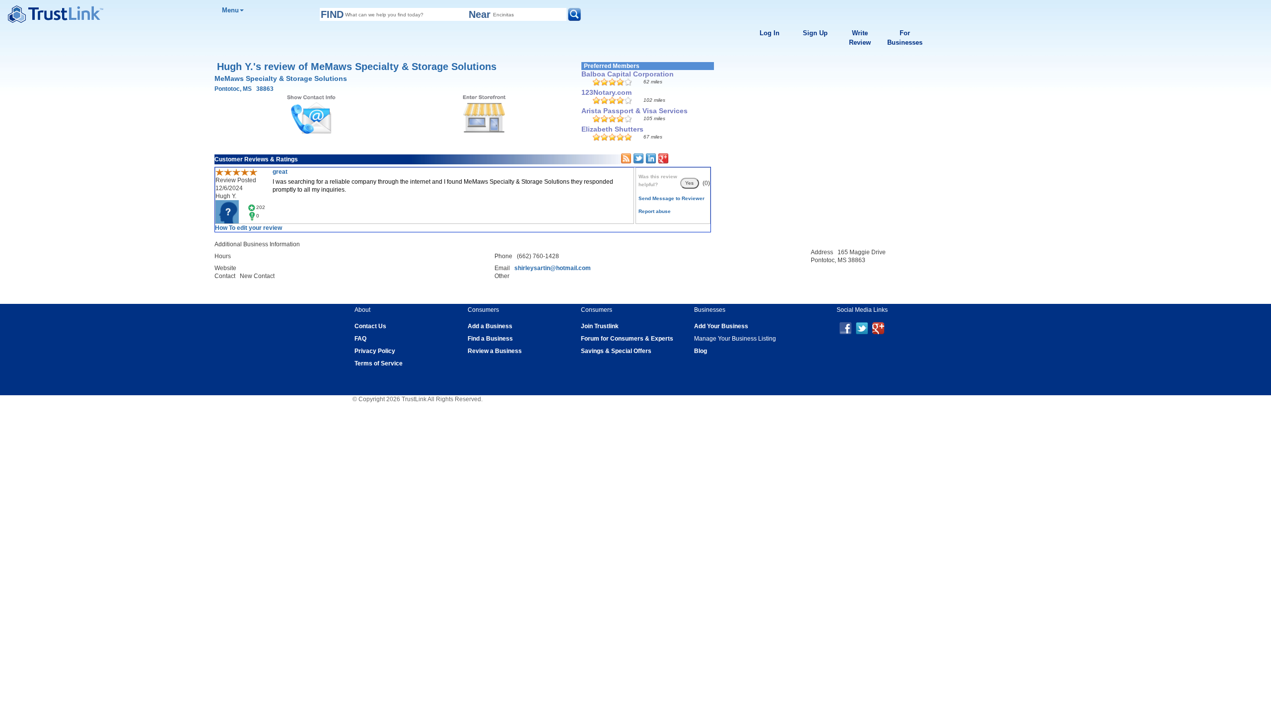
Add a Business (490, 326)
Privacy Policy (374, 351)
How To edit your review (248, 227)
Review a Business (495, 351)
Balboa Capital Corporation (627, 74)
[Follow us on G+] (878, 327)
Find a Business (490, 338)
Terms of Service (378, 363)
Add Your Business (721, 326)
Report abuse (654, 211)
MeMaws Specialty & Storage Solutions (280, 78)
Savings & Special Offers (616, 351)
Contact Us (370, 326)
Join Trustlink (600, 326)
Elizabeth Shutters (612, 129)
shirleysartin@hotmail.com (552, 268)
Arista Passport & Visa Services (634, 111)
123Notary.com (606, 92)
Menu (230, 10)
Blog (700, 351)
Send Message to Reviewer (671, 198)
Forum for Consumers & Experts (627, 338)
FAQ (360, 338)
